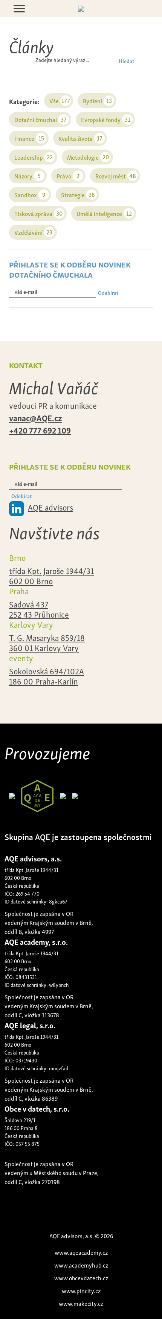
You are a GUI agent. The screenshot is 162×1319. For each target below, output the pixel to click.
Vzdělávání (33, 232)
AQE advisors (50, 507)
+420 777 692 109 (40, 430)
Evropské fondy (105, 119)
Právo (68, 176)
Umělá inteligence (104, 213)
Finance (29, 138)
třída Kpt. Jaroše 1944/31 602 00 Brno (51, 575)
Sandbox (30, 194)
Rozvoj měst (115, 176)
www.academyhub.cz (81, 1264)
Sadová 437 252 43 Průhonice (39, 609)
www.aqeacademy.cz (81, 1252)
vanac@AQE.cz (35, 417)
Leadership (33, 157)
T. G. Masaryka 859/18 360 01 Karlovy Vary (47, 642)
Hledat (126, 60)
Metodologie (88, 157)
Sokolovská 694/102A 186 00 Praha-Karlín (46, 676)
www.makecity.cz (81, 1303)
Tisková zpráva (38, 213)
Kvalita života (80, 138)
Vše (59, 100)
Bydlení (97, 100)
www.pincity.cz (81, 1290)
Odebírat (108, 292)
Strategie (78, 194)
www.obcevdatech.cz (81, 1277)
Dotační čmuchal (40, 119)
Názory (27, 176)
